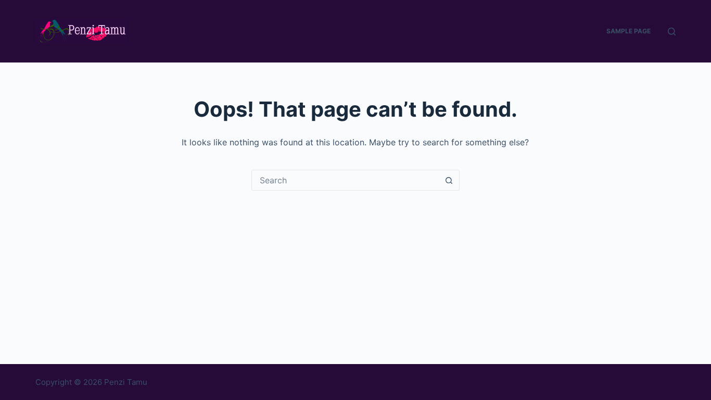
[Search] (672, 31)
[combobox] (345, 180)
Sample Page (628, 31)
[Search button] (449, 180)
